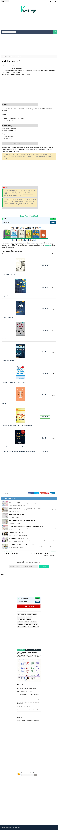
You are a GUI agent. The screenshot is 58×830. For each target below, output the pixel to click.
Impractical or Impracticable (16, 514)
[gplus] (55, 1)
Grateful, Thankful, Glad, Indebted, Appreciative (22, 520)
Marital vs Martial (21, 713)
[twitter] (50, 1)
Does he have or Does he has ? (24, 706)
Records (29, 649)
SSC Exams (20, 624)
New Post (21, 649)
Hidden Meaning (21, 616)
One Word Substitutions (23, 621)
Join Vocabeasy (29, 606)
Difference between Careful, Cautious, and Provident (23, 544)
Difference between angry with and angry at (27, 688)
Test (19, 626)
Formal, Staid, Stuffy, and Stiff (17, 532)
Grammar (35, 614)
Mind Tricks (29, 616)
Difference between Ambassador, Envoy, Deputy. (28, 699)
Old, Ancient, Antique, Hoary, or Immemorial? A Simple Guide (25, 508)
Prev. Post (24, 216)
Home (3, 56)
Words (29, 626)
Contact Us (37, 649)
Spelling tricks (27, 624)
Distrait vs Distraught (15, 502)
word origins (36, 626)
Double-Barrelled (22, 614)
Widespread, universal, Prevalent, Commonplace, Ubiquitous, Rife (26, 526)
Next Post (34, 216)
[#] (50, 827)
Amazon (48, 245)
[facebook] (53, 1)
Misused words (9, 56)
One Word (29, 619)
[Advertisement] (29, 25)
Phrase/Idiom (33, 621)
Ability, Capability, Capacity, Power (24, 691)
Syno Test (35, 624)
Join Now (53, 218)
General (29, 614)
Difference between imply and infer (18, 538)
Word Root (24, 626)
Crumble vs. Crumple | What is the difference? (27, 709)
